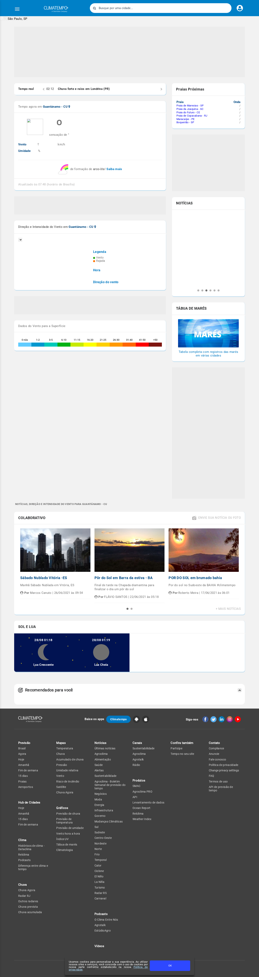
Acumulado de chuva (70, 759)
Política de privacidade (223, 765)
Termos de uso (218, 781)
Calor (98, 865)
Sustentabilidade (105, 775)
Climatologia (64, 850)
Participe (176, 748)
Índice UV (62, 839)
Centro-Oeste (103, 837)
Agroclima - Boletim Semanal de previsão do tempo (110, 785)
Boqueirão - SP (185, 122)
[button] (13, 18)
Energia (99, 805)
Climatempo (118, 719)
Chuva (60, 753)
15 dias (23, 775)
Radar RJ (24, 895)
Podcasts (24, 860)
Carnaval (100, 898)
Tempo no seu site (182, 753)
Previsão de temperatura (64, 820)
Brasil (22, 748)
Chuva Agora (26, 890)
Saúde (98, 765)
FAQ (211, 775)
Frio (97, 854)
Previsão (24, 743)
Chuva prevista (28, 906)
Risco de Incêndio (67, 781)
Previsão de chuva (68, 813)
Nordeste (100, 843)
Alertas (99, 770)
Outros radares (28, 901)
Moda (98, 799)
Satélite (61, 787)
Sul (96, 827)
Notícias (100, 743)
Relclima (23, 854)
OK (170, 965)
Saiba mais (114, 169)
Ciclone (99, 871)
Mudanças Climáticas (108, 821)
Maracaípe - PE (185, 119)
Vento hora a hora (68, 833)
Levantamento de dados (148, 802)
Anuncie (214, 753)
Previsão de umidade (70, 828)
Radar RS (100, 893)
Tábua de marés (66, 844)
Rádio (136, 765)
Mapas (61, 743)
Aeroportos (25, 787)
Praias (22, 781)
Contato (214, 743)
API (135, 797)
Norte (98, 849)
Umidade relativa (67, 770)
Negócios (100, 793)
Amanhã (23, 765)
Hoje (21, 759)
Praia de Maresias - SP (190, 105)
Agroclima (101, 753)
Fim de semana (28, 770)
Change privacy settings (224, 770)
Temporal (100, 859)
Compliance (216, 748)
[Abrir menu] (17, 9)
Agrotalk (100, 925)
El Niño (99, 876)
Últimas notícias (105, 748)
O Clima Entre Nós (106, 919)
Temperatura (64, 748)
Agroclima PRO (142, 791)
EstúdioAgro (102, 930)
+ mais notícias (228, 609)
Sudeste (99, 832)
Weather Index (142, 819)
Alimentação (102, 759)
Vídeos (99, 946)
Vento (60, 775)
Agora (22, 753)
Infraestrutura (103, 810)
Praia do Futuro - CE (188, 112)
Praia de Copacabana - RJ (191, 115)
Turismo (99, 887)
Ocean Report (142, 808)
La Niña (99, 881)
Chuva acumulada (30, 912)
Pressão (61, 765)
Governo (100, 815)
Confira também (182, 743)
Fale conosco (217, 759)
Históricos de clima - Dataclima (31, 847)
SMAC (136, 786)
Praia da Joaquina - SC (190, 108)
